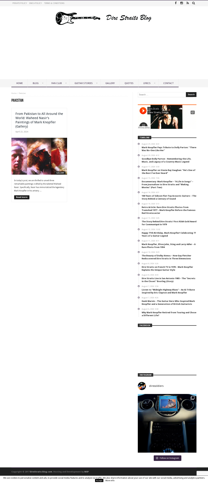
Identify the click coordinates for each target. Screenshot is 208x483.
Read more (21, 197)
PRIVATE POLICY (20, 3)
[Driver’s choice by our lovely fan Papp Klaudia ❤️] (167, 423)
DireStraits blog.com (41, 471)
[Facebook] (176, 3)
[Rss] (188, 3)
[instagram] (182, 3)
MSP (86, 471)
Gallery (60, 173)
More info (110, 480)
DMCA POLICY (35, 3)
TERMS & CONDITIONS (54, 3)
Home (14, 93)
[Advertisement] (104, 54)
